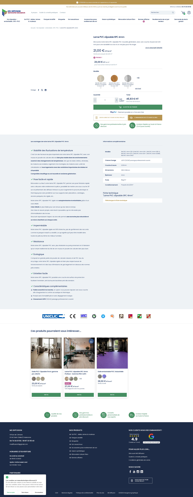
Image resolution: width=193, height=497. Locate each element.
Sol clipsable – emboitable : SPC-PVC (12, 20)
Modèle (96, 71)
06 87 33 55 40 (28, 441)
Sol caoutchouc (73, 19)
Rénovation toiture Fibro (126, 19)
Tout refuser (25, 492)
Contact (63, 12)
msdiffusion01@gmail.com (19, 444)
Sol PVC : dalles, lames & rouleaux (32, 20)
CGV (56, 493)
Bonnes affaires (143, 19)
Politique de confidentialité (84, 493)
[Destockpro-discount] (13, 12)
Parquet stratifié (49, 19)
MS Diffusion (111, 493)
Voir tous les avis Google (151, 442)
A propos (34, 12)
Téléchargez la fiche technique (116, 200)
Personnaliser (39, 492)
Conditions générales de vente (139, 460)
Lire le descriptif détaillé (153, 48)
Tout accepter (11, 492)
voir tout (138, 88)
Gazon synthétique (108, 19)
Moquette (61, 19)
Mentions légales (67, 493)
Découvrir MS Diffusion (136, 453)
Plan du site (100, 493)
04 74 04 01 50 (15, 441)
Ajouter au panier (130, 107)
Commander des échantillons (145, 117)
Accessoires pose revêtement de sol (90, 20)
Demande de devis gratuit (181, 20)
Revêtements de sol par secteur (160, 20)
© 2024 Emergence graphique (128, 493)
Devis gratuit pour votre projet (112, 117)
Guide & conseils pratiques (48, 12)
